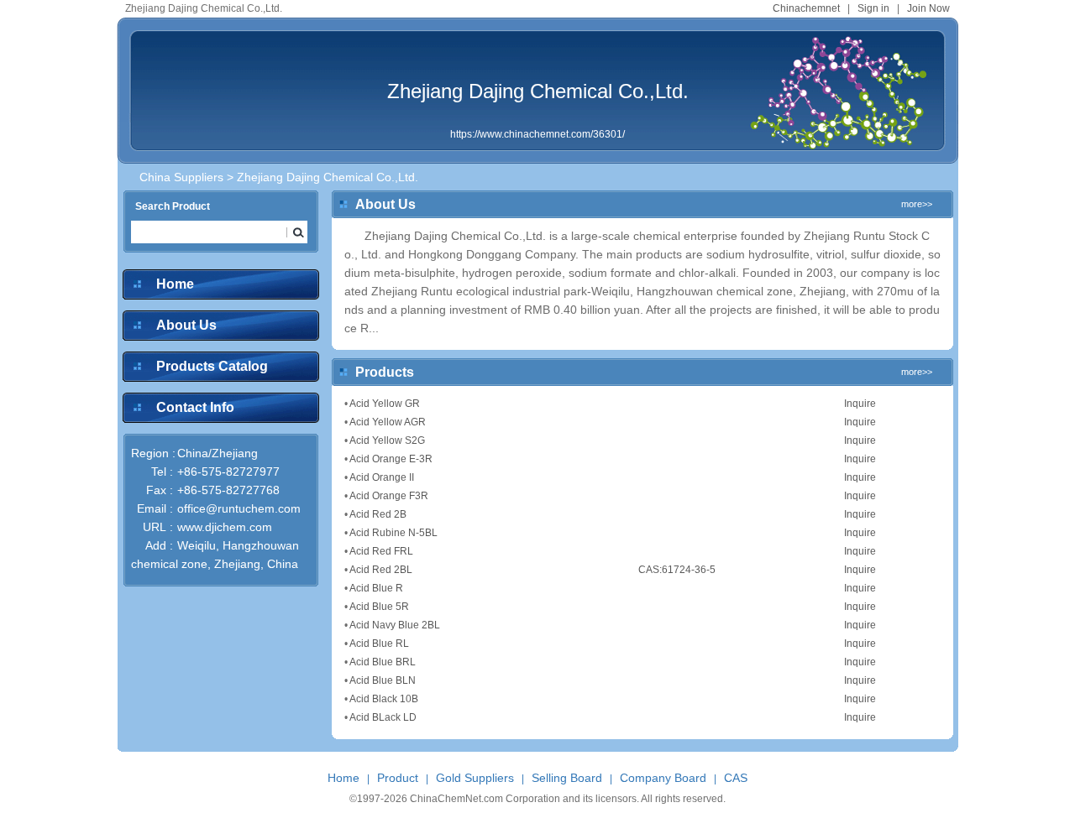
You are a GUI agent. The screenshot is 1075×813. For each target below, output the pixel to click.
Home (175, 284)
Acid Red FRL (381, 551)
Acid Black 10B (383, 699)
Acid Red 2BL (380, 570)
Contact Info (195, 407)
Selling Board (567, 777)
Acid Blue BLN (382, 680)
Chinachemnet (806, 8)
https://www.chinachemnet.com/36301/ (537, 134)
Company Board (663, 777)
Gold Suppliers (475, 777)
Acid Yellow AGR (387, 422)
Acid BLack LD (383, 717)
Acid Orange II (381, 477)
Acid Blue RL (379, 643)
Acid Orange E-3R (391, 459)
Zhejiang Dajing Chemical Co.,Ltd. (538, 91)
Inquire (860, 403)
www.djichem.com (224, 527)
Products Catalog (212, 366)
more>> (916, 204)
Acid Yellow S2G (387, 440)
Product (397, 777)
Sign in (873, 8)
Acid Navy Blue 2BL (394, 625)
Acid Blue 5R (379, 606)
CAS (735, 777)
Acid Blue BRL (382, 662)
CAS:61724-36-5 (677, 570)
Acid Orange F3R (388, 496)
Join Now (928, 8)
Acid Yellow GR (384, 403)
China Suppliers (181, 177)
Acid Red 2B (377, 514)
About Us (186, 325)
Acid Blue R (376, 588)
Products (384, 372)
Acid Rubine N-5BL (393, 533)
